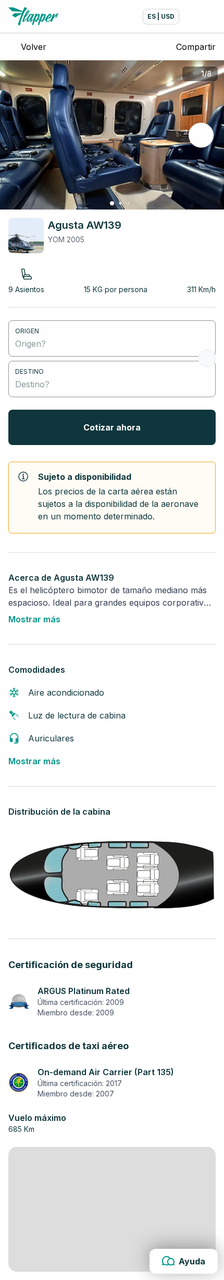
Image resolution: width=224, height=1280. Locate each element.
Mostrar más (34, 619)
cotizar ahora (112, 427)
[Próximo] (201, 135)
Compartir (196, 47)
